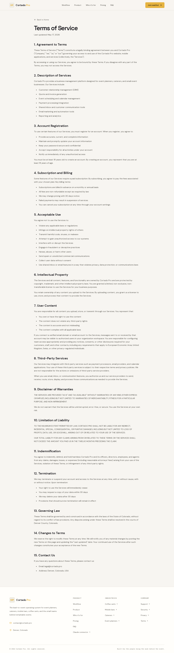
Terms (143, 621)
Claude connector (80, 632)
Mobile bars (110, 609)
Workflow (66, 5)
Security (144, 609)
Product (77, 5)
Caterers (108, 615)
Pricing (103, 5)
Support (144, 604)
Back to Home (43, 20)
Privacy (144, 615)
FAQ (112, 5)
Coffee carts (110, 604)
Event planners (111, 621)
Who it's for (91, 5)
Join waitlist (153, 5)
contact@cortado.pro (22, 623)
